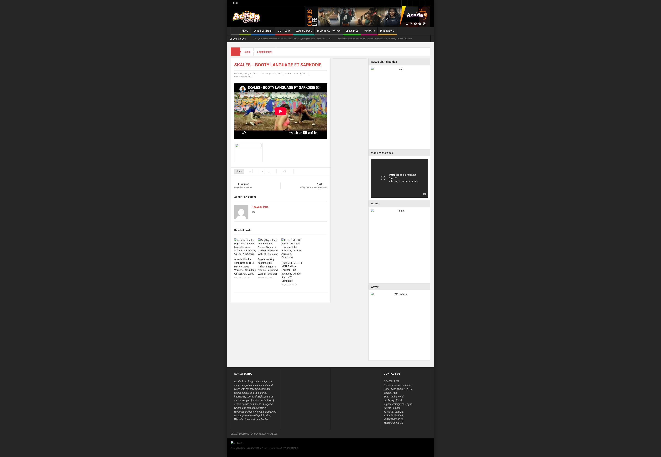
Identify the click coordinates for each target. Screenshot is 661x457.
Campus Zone (304, 31)
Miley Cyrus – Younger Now (313, 185)
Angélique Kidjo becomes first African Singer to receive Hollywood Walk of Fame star (268, 266)
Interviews (387, 31)
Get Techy (284, 31)
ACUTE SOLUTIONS (288, 448)
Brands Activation (328, 31)
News (245, 31)
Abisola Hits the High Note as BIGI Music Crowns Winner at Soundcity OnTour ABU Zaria (375, 39)
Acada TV (369, 31)
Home (235, 3)
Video (304, 73)
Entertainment (263, 31)
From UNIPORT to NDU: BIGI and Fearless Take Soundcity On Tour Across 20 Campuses (291, 272)
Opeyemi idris (259, 207)
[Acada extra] (246, 16)
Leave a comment (242, 76)
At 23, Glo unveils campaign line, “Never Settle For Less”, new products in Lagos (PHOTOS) (292, 39)
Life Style (352, 31)
